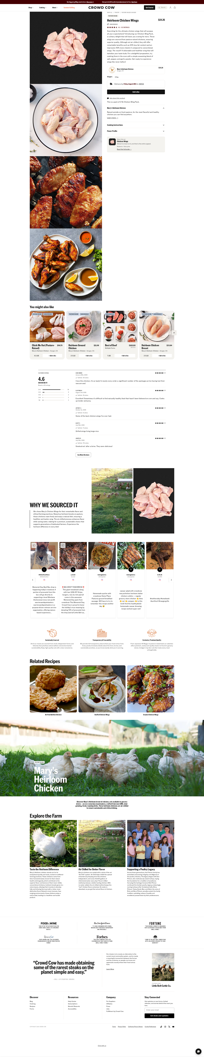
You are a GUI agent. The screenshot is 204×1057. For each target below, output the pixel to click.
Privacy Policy (122, 1026)
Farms (32, 1009)
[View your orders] (174, 7)
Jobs (107, 1009)
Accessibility (72, 1009)
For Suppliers (110, 1001)
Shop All (109, 12)
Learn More (110, 969)
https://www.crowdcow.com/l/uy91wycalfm (106, 606)
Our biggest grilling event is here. (76, 2)
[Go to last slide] (32, 580)
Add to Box (135, 92)
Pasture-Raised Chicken (129, 12)
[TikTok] (161, 1027)
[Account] (170, 7)
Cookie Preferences (150, 1026)
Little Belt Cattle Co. (161, 985)
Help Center (72, 1001)
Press (108, 1006)
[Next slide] (171, 580)
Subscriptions (72, 1004)
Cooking (32, 1004)
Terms (114, 1026)
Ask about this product (117, 98)
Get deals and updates (159, 1016)
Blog (31, 1001)
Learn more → (112, 118)
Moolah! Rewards (74, 1006)
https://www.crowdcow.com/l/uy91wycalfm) (78, 610)
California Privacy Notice (135, 1026)
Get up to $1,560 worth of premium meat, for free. (119, 2)
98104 (141, 84)
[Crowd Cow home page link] (102, 7)
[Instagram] (165, 1027)
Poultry (117, 12)
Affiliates (109, 1004)
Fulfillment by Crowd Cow (115, 1011)
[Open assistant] (198, 1051)
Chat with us (102, 1046)
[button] (163, 108)
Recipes (32, 1006)
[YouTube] (173, 1027)
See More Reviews (83, 455)
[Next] (174, 333)
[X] (169, 1027)
